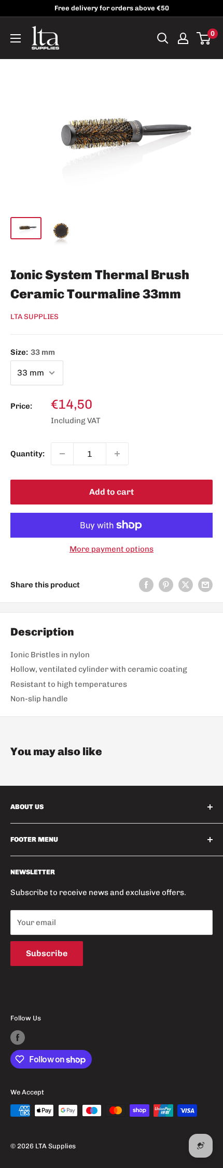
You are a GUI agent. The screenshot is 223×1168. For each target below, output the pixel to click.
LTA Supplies (34, 316)
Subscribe (46, 953)
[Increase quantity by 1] (117, 454)
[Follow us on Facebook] (17, 1037)
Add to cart (111, 492)
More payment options (111, 549)
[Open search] (163, 38)
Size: (32, 352)
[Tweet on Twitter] (185, 584)
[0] (204, 38)
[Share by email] (205, 584)
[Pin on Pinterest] (166, 584)
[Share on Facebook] (146, 584)
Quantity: (27, 453)
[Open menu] (15, 38)
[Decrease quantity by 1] (62, 454)
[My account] (183, 38)
